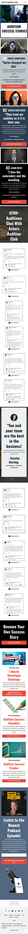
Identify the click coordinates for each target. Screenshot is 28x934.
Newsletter (18, 915)
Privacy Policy (16, 926)
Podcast (11, 915)
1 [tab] (11, 478)
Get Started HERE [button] (14, 642)
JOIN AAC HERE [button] (13, 202)
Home (5, 915)
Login (14, 920)
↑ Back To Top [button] (14, 903)
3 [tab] (16, 478)
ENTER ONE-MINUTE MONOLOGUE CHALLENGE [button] (14, 693)
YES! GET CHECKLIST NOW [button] (14, 736)
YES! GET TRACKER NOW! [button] (14, 780)
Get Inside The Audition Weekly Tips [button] (14, 861)
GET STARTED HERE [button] (13, 86)
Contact (16, 917)
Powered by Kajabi (14, 930)
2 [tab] (14, 478)
